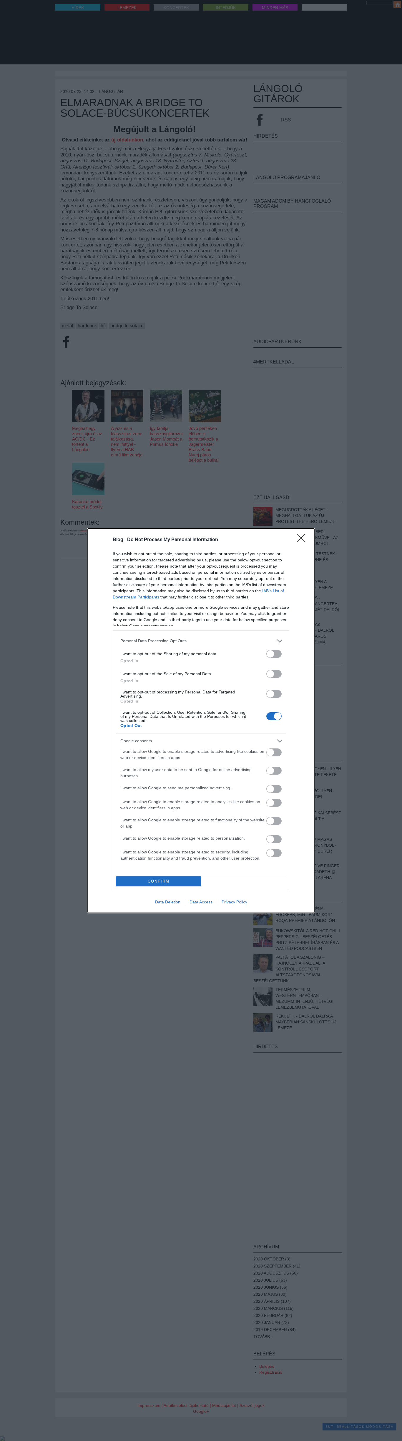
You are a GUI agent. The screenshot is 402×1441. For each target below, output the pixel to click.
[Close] (302, 540)
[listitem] (201, 641)
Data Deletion (167, 902)
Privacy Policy (234, 902)
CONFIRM (159, 881)
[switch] (274, 654)
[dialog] (201, 720)
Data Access (201, 902)
